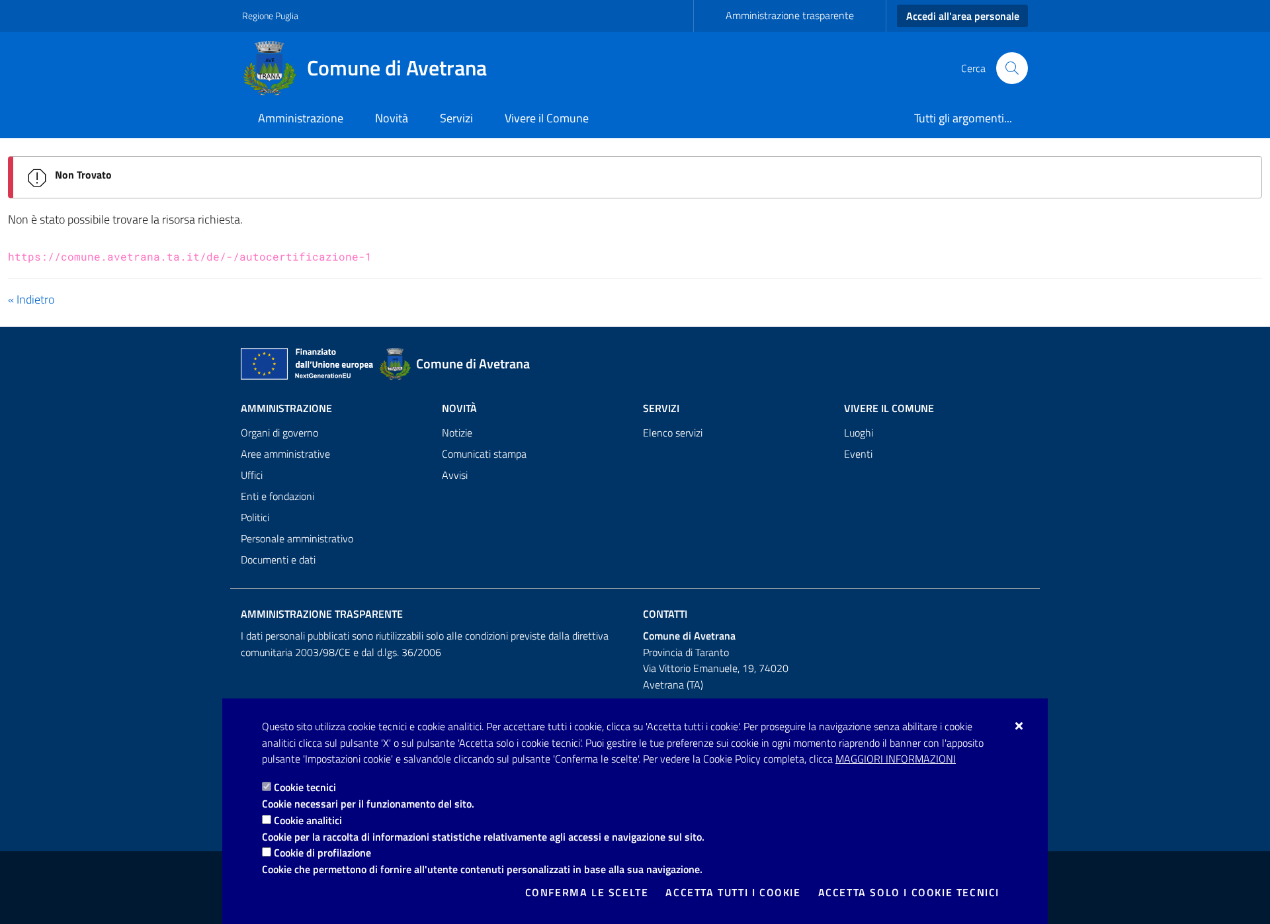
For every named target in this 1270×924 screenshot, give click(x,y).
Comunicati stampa (484, 454)
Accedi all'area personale (962, 16)
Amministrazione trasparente (790, 15)
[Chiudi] (1019, 725)
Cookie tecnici (305, 787)
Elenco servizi (672, 433)
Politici (255, 517)
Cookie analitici (308, 820)
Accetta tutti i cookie (732, 892)
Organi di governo (279, 433)
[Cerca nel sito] (1012, 68)
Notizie (457, 433)
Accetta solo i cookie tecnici (908, 892)
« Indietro (31, 299)
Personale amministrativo (297, 538)
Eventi (858, 454)
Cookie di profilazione (322, 853)
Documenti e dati (278, 559)
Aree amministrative (285, 454)
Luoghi (858, 433)
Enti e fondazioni (277, 496)
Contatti (665, 614)
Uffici (252, 475)
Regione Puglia (270, 15)
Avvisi (455, 475)
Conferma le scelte (587, 892)
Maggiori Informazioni (895, 759)
